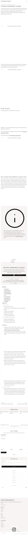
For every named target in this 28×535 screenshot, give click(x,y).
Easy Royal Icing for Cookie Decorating (7, 403)
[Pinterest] (3, 504)
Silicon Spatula (7, 298)
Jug (5, 295)
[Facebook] (2, 504)
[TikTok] (4, 504)
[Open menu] (26, 1)
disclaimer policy (19, 236)
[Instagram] (1, 504)
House (14, 474)
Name (2, 449)
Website (21, 449)
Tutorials (14, 476)
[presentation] (5, 417)
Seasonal (14, 482)
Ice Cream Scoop (7, 296)
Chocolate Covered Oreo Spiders (22, 403)
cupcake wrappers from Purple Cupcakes (12, 329)
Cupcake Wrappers (7, 293)
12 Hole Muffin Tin (7, 290)
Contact (2, 515)
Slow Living (14, 480)
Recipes (14, 4)
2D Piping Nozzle (7, 299)
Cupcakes (11, 4)
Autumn (8, 4)
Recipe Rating (3, 434)
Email (11, 449)
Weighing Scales (7, 292)
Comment (3, 438)
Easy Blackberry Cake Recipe (15, 135)
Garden (14, 478)
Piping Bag (6, 301)
